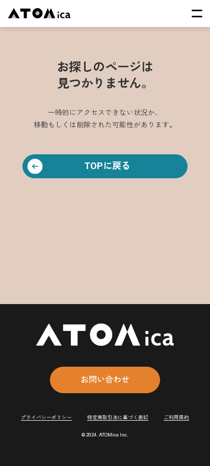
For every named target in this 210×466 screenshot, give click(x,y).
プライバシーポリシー (46, 417)
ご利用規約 (176, 417)
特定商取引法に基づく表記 (117, 417)
